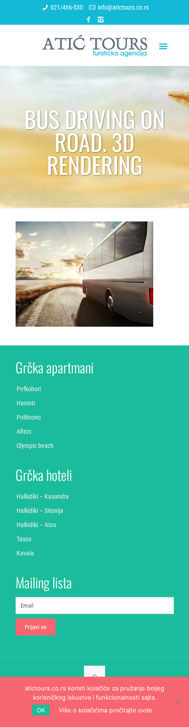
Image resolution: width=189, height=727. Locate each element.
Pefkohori (29, 389)
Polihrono (29, 417)
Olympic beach (35, 445)
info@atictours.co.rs (123, 7)
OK (41, 710)
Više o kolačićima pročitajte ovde (105, 710)
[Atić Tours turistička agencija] (95, 45)
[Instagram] (101, 20)
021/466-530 (66, 7)
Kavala (25, 553)
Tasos (24, 539)
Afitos (24, 431)
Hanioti (26, 403)
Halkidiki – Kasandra (43, 496)
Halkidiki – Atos (36, 524)
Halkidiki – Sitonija (40, 510)
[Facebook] (89, 20)
